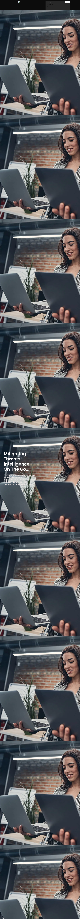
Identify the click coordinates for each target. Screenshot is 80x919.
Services (50, 7)
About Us (50, 4)
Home (49, 2)
